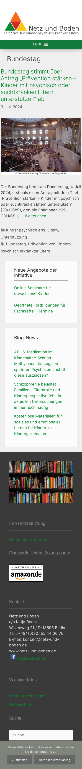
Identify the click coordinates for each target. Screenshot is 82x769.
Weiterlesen (35, 216)
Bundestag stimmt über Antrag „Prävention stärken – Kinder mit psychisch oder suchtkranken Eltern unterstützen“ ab (38, 85)
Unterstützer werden (28, 539)
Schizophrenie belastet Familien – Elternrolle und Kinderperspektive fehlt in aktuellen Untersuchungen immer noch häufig (38, 396)
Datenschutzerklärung (54, 760)
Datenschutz (20, 704)
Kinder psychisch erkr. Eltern (32, 230)
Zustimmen (20, 760)
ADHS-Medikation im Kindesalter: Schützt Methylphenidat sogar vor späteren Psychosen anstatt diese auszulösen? (39, 364)
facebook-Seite (30, 658)
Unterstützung (14, 237)
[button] (37, 44)
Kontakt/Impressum (26, 696)
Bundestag (16, 244)
